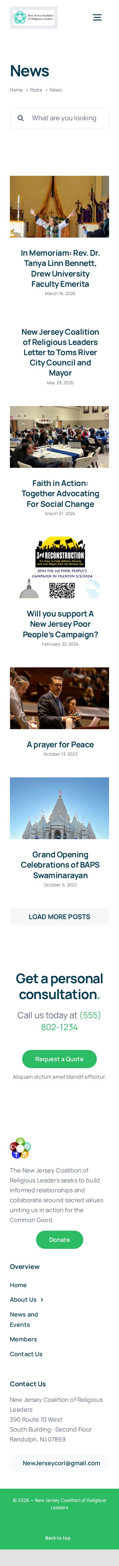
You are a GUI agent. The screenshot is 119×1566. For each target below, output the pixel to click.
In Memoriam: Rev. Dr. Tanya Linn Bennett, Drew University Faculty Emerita (60, 268)
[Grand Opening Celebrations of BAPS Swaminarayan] (59, 808)
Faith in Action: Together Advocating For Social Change (60, 493)
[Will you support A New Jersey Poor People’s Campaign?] (59, 568)
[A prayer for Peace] (59, 698)
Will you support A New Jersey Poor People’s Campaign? (60, 623)
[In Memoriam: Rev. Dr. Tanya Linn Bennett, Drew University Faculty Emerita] (59, 207)
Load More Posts (59, 916)
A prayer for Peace (60, 744)
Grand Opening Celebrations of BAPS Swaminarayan (60, 864)
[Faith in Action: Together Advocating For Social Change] (59, 437)
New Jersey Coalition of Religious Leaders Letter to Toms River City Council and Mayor (60, 352)
